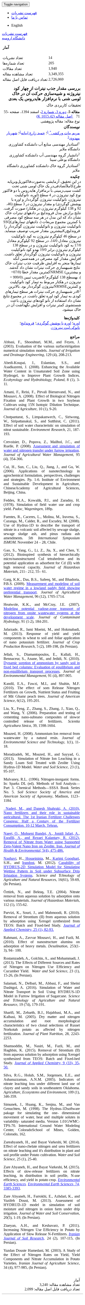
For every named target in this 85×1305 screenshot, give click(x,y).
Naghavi (10, 858)
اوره (76, 323)
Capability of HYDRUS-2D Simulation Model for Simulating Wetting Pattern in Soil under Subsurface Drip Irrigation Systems (42, 869)
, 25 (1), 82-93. (42, 927)
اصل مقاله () (54, 116)
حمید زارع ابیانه (33, 133)
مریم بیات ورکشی (65, 133)
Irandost (28, 863)
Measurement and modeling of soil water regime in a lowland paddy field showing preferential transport (42, 588)
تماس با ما (19, 17)
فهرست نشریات (24, 13)
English (17, 25)
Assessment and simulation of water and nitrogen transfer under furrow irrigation (42, 448)
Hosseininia (33, 858)
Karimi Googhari (65, 858)
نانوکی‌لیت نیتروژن (65, 328)
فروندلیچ (27, 323)
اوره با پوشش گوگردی (53, 323)
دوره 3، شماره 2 (53, 112)
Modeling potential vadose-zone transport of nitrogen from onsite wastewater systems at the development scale (42, 613)
